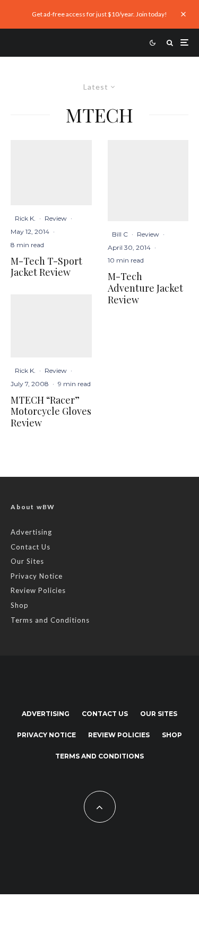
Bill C (120, 234)
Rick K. (25, 218)
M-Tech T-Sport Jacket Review (46, 267)
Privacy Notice (37, 576)
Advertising (31, 532)
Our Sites (27, 561)
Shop (20, 605)
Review (56, 218)
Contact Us (30, 547)
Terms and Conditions (50, 620)
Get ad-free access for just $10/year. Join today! (99, 14)
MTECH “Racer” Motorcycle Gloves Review (51, 412)
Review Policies (38, 590)
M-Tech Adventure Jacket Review (145, 288)
